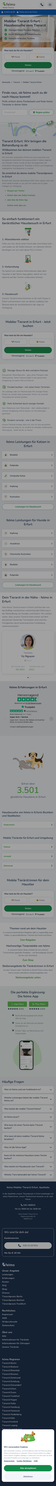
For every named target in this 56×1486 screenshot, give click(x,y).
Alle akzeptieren (28, 1468)
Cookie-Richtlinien (24, 1461)
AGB (36, 1461)
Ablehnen (28, 1476)
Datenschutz (9, 1461)
